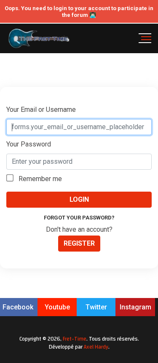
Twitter (96, 307)
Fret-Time (74, 339)
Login (79, 199)
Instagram (135, 307)
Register (79, 243)
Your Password (28, 144)
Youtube (57, 307)
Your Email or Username (41, 110)
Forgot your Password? (79, 217)
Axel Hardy (96, 347)
